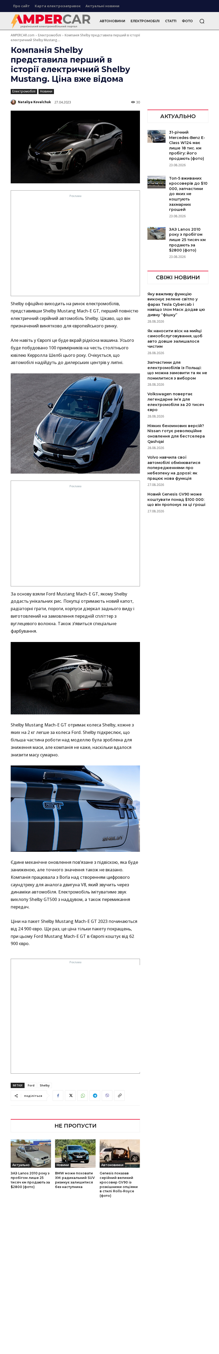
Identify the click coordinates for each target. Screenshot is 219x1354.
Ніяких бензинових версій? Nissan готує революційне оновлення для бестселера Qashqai (176, 433)
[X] (70, 1095)
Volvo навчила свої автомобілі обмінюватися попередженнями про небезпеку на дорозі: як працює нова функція (173, 468)
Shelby (45, 1085)
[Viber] (107, 1095)
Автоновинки (112, 1165)
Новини (46, 91)
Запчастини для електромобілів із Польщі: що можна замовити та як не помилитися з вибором (177, 370)
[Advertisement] (76, 247)
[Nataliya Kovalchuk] (14, 102)
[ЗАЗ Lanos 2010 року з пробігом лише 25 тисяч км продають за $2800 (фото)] (31, 1153)
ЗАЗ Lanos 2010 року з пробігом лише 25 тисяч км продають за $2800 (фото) (187, 240)
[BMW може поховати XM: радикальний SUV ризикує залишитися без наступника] (75, 1153)
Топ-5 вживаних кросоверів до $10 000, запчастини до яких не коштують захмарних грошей (188, 194)
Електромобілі (49, 35)
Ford (31, 1085)
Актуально (21, 1165)
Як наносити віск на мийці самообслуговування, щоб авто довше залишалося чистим (174, 338)
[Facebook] (58, 1095)
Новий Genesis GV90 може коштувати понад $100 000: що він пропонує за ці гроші (176, 499)
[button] (201, 21)
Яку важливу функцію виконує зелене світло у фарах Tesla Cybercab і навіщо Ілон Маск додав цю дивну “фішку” (176, 304)
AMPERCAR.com (22, 35)
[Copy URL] (119, 1095)
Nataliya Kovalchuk (34, 102)
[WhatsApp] (82, 1095)
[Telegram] (94, 1095)
